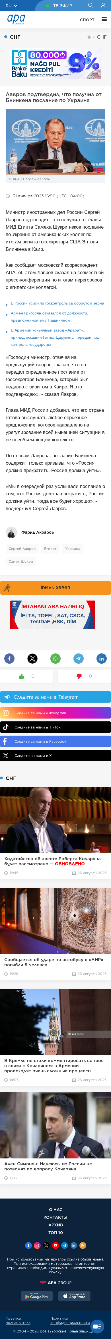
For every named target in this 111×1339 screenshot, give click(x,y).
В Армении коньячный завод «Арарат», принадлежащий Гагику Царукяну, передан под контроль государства (55, 337)
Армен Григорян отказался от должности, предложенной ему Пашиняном (49, 316)
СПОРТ (87, 20)
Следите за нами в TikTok (38, 727)
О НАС (55, 1209)
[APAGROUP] (55, 1282)
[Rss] (82, 1246)
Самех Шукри (21, 561)
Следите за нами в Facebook (40, 741)
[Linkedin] (73, 1246)
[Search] (90, 6)
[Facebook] (28, 1246)
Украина (72, 549)
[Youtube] (55, 1246)
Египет (50, 549)
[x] (46, 1246)
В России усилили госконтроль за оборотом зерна (57, 303)
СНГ (102, 37)
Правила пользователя (18, 1320)
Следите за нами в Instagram (40, 713)
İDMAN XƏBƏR (55, 587)
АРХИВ (55, 1224)
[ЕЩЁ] (103, 20)
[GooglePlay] (37, 1296)
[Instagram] (37, 1246)
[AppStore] (74, 1296)
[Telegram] (64, 1246)
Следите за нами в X (33, 756)
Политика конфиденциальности (70, 1320)
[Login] (103, 6)
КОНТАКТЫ (55, 1217)
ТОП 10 (55, 1232)
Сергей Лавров (22, 549)
